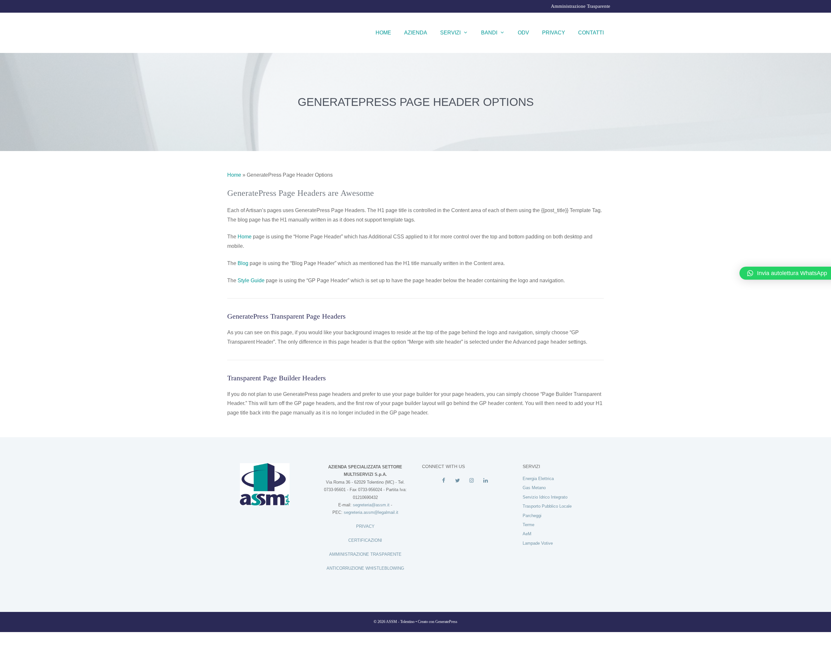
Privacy (553, 32)
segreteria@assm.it (371, 504)
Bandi (489, 32)
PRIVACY (365, 526)
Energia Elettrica (538, 478)
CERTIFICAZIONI (365, 540)
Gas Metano (534, 487)
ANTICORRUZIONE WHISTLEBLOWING (365, 568)
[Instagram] (471, 481)
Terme (528, 524)
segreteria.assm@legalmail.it (371, 512)
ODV (523, 32)
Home (383, 32)
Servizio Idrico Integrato (545, 497)
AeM (527, 533)
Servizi (450, 32)
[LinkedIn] (485, 481)
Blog (243, 263)
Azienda (415, 32)
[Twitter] (457, 481)
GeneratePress (446, 621)
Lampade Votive (538, 543)
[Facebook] (443, 481)
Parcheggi (532, 515)
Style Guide (251, 280)
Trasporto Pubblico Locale (547, 506)
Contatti (591, 32)
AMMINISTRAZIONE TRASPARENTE (365, 554)
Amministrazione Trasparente (580, 6)
